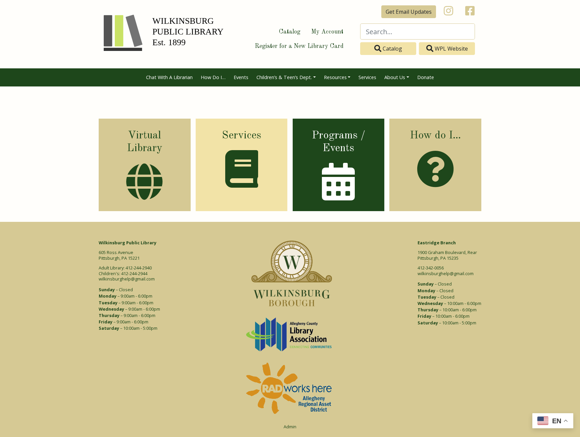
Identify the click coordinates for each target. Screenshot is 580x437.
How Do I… (213, 77)
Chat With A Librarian (169, 77)
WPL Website (450, 48)
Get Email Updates (409, 11)
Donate (425, 77)
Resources (335, 77)
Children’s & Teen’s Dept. (284, 77)
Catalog (289, 32)
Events (241, 77)
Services (367, 77)
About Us (394, 77)
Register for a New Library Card (299, 46)
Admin (290, 427)
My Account (327, 32)
